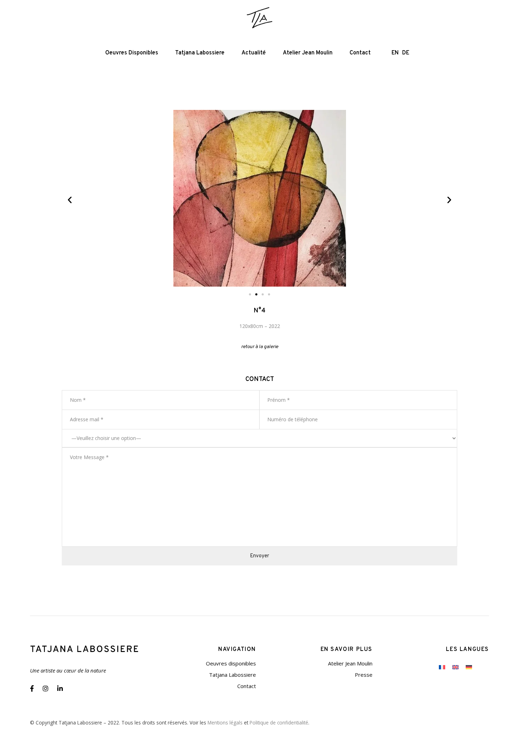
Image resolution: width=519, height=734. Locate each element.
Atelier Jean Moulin (350, 663)
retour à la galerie (259, 347)
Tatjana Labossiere (232, 674)
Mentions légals (225, 722)
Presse (363, 674)
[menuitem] (442, 666)
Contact (246, 685)
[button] (69, 199)
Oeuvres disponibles (231, 663)
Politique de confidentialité (279, 722)
